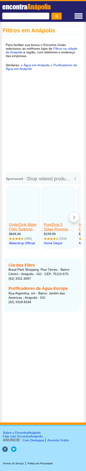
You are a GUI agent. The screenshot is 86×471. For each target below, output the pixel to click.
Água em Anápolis (37, 65)
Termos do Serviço (13, 463)
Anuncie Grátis (58, 440)
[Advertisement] (43, 121)
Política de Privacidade (40, 463)
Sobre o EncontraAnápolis (22, 432)
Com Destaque (33, 440)
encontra (26, 6)
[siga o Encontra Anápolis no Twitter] (14, 451)
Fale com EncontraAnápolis (23, 436)
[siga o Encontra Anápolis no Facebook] (5, 451)
